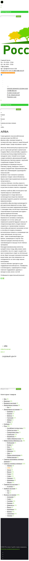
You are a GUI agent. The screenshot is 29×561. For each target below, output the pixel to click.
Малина (9, 511)
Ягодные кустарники (10, 495)
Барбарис (10, 411)
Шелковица (10, 480)
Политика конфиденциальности (10, 549)
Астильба (10, 486)
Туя (8, 492)
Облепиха (10, 451)
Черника (9, 515)
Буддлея (9, 413)
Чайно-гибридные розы (14, 438)
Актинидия (10, 497)
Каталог (6, 80)
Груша (9, 474)
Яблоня (9, 482)
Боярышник (10, 442)
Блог (5, 86)
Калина (9, 449)
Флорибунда (10, 436)
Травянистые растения (11, 484)
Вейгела (9, 415)
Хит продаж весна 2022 (8, 73)
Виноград (7, 401)
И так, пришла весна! (13, 95)
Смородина (10, 513)
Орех (8, 453)
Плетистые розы (12, 430)
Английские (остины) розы (15, 428)
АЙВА (5, 346)
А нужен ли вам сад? (13, 93)
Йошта (9, 507)
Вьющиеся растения (10, 403)
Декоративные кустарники (12, 409)
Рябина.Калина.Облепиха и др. (13, 440)
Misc (5, 399)
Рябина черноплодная (13, 455)
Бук (8, 407)
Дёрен (9, 422)
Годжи (9, 499)
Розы (5, 426)
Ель (8, 490)
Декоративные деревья (11, 405)
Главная (6, 78)
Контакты (6, 82)
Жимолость (10, 505)
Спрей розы (10, 434)
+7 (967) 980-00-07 (17, 70)
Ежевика (9, 503)
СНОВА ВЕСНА (12, 90)
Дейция (9, 420)
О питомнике (8, 84)
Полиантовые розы (13, 432)
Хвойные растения (9, 488)
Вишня (9, 472)
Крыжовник (10, 509)
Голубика (10, 501)
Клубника (6, 424)
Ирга (8, 447)
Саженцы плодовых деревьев (8, 123)
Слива (9, 476)
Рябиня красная (12, 457)
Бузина (9, 445)
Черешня (10, 478)
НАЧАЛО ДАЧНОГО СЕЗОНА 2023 (17, 88)
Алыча (9, 470)
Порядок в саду (11, 97)
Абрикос (9, 465)
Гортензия (10, 417)
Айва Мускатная (5, 349)
